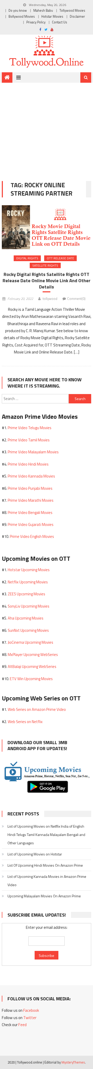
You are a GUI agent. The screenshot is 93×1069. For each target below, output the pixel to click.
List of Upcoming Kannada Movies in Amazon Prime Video (46, 880)
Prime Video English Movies (32, 536)
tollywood (50, 298)
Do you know (18, 10)
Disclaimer (77, 16)
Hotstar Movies (52, 16)
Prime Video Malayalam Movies (33, 452)
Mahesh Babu (43, 10)
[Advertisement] (46, 128)
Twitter (29, 1018)
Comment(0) (76, 298)
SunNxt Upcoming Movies (28, 630)
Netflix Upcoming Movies (28, 582)
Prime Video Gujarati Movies (30, 524)
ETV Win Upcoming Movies (31, 679)
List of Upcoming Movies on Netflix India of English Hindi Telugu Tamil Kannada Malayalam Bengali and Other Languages (46, 834)
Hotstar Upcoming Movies (29, 570)
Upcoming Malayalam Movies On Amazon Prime (44, 896)
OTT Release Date (60, 258)
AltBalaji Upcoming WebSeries (32, 666)
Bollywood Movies (22, 16)
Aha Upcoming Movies (25, 618)
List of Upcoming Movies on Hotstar (34, 854)
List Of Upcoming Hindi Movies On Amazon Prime (45, 865)
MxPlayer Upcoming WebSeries (33, 655)
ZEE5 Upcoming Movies (26, 594)
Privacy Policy (35, 22)
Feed (22, 1025)
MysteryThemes (73, 1062)
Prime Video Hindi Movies (28, 464)
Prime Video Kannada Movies (31, 476)
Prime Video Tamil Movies (29, 440)
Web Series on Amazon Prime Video (37, 709)
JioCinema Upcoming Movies (30, 642)
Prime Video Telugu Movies (29, 428)
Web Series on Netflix (25, 722)
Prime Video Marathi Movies (30, 500)
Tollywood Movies (72, 10)
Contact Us (59, 22)
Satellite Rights (45, 265)
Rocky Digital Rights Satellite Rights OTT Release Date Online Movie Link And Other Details (46, 280)
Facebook (31, 1010)
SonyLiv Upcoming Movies (28, 606)
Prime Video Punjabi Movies (30, 488)
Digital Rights (27, 258)
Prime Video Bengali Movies (30, 513)
